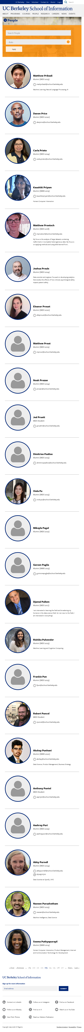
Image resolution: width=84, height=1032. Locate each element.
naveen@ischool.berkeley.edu (48, 912)
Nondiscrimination (62, 1027)
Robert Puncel (41, 713)
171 (38, 967)
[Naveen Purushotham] (18, 916)
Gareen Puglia (41, 565)
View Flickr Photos (13, 1017)
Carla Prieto (40, 150)
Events (72, 13)
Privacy (79, 1027)
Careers (55, 13)
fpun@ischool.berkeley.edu (47, 685)
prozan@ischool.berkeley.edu (48, 388)
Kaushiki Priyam (42, 187)
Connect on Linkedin (14, 1002)
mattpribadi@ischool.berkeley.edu (50, 84)
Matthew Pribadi (42, 75)
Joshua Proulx (41, 268)
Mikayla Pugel (41, 528)
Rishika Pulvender (43, 639)
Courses (26, 13)
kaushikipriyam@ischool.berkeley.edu (51, 196)
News (64, 13)
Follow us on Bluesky (14, 1009)
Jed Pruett (39, 417)
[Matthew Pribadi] (18, 88)
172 (42, 967)
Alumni (53, 2)
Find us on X (37, 1009)
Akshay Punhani (42, 750)
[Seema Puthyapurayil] (18, 954)
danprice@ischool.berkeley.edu (48, 122)
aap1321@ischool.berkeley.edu (48, 796)
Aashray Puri (40, 825)
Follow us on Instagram (41, 1002)
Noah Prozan (40, 380)
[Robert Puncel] (18, 726)
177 (62, 967)
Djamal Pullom (41, 601)
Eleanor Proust (41, 306)
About (5, 13)
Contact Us (44, 2)
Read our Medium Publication (43, 1017)
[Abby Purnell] (18, 874)
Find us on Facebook (67, 1002)
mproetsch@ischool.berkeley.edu (49, 233)
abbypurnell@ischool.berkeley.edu (50, 870)
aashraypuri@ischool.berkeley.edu (50, 833)
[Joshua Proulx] (18, 281)
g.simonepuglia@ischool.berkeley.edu (51, 573)
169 (29, 967)
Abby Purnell (40, 862)
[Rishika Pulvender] (18, 652)
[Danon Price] (18, 126)
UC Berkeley (20, 2)
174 (50, 967)
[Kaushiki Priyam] (18, 200)
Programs (15, 13)
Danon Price (40, 113)
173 (46, 967)
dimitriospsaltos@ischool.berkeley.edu (51, 462)
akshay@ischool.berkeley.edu (48, 759)
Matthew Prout (42, 343)
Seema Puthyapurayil (45, 941)
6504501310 (41, 874)
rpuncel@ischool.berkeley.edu (48, 722)
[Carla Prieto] (18, 163)
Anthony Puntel (42, 788)
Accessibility (72, 1027)
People (35, 13)
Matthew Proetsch (43, 225)
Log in (59, 2)
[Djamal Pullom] (18, 614)
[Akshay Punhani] (18, 763)
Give (27, 2)
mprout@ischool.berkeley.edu (48, 352)
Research (45, 13)
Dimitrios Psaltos (43, 454)
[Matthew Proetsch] (18, 238)
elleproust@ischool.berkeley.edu (49, 315)
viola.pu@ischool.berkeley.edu (48, 499)
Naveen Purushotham (45, 903)
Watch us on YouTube (67, 1009)
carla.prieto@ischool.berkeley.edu (50, 159)
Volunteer (35, 2)
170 (33, 967)
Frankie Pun (40, 676)
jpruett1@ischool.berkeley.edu (48, 425)
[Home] (38, 8)
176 (58, 967)
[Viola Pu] (18, 503)
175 (54, 967)
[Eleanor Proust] (18, 319)
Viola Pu (37, 491)
